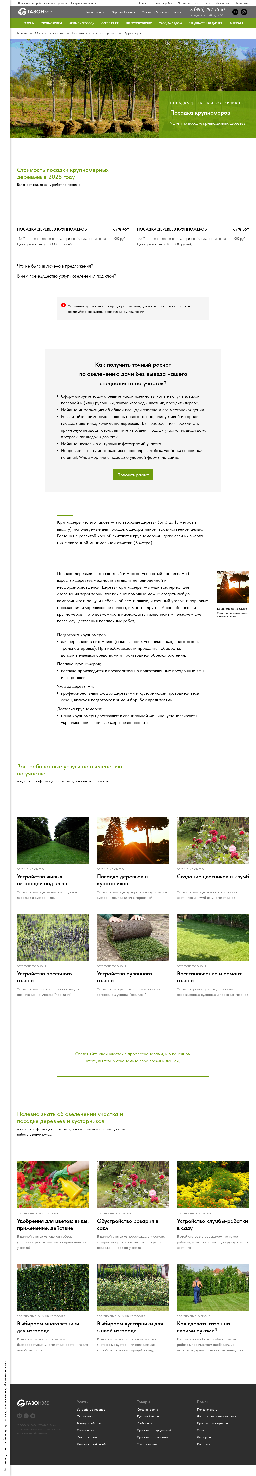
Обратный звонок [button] (123, 12)
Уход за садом (170, 23)
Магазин (236, 23)
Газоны (29, 23)
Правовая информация (213, 1423)
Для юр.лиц (223, 3)
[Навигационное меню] (5, 6)
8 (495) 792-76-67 (207, 9)
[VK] (26, 1415)
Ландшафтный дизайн (206, 23)
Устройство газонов (91, 1409)
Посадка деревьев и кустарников (94, 33)
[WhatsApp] (244, 12)
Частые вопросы (188, 3)
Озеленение (110, 23)
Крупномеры (132, 33)
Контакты (242, 3)
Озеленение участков (49, 33)
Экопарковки (51, 23)
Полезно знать (207, 1409)
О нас (143, 3)
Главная (22, 33)
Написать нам (95, 12)
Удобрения (144, 1423)
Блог (207, 3)
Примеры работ (162, 3)
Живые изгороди (82, 23)
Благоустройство (138, 23)
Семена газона (147, 1409)
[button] (133, 474)
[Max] (235, 12)
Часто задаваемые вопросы (217, 1416)
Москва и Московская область (163, 12)
